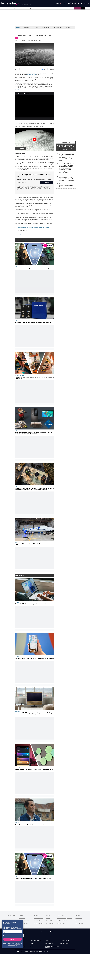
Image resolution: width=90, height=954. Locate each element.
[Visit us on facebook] (64, 3)
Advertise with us (49, 943)
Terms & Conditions (11, 945)
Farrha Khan (22, 38)
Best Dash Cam (79, 918)
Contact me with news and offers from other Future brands (13, 935)
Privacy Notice (19, 187)
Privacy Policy (17, 944)
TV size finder (26, 27)
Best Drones (78, 920)
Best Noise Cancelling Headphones (64, 918)
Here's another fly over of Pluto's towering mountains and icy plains (32, 227)
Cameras (48, 8)
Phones (8, 8)
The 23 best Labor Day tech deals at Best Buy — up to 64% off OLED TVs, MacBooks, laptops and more (66, 147)
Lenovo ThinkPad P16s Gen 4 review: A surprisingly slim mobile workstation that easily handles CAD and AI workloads (66, 178)
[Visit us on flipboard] (70, 3)
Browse (63, 8)
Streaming (28, 8)
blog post (17, 89)
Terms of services (31, 186)
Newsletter (52, 69)
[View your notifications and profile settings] (81, 3)
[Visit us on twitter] (66, 3)
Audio (39, 8)
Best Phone (48, 915)
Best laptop (35, 27)
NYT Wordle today (58, 27)
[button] (86, 3)
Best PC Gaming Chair (38, 923)
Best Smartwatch (50, 923)
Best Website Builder (23, 923)
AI (19, 8)
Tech (15, 31)
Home (54, 8)
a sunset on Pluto (31, 74)
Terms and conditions (65, 940)
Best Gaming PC (37, 920)
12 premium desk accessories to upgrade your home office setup (66, 185)
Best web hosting (46, 27)
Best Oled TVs (49, 920)
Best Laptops (36, 915)
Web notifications (64, 943)
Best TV (48, 918)
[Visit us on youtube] (68, 3)
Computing (14, 8)
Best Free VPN (22, 918)
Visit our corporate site (62, 931)
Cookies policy (33, 943)
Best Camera (78, 915)
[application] (34, 106)
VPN (43, 8)
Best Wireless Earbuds (62, 920)
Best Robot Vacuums (80, 923)
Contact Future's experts (35, 940)
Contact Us (47, 940)
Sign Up (12, 939)
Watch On (18, 148)
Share (18, 69)
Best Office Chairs (61, 923)
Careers (31, 946)
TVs (23, 8)
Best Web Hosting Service (24, 920)
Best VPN (68, 27)
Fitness (34, 8)
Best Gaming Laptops (38, 918)
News (16, 38)
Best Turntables (60, 915)
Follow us (44, 69)
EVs (58, 8)
